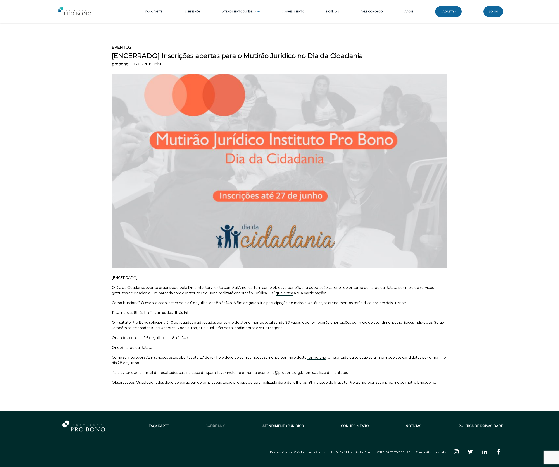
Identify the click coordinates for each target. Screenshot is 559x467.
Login (493, 11)
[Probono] (75, 12)
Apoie (409, 11)
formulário (316, 357)
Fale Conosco (372, 11)
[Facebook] (498, 452)
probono (120, 64)
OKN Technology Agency (309, 452)
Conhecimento (293, 11)
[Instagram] (456, 452)
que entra (284, 293)
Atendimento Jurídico (283, 426)
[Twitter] (470, 452)
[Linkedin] (484, 452)
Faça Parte (153, 11)
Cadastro (448, 11)
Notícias (332, 11)
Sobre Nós (192, 11)
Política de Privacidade (480, 426)
